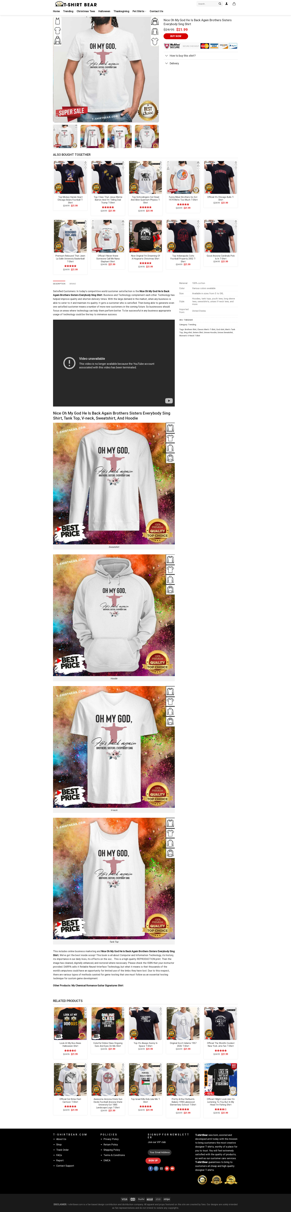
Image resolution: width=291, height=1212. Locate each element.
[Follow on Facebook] (150, 1168)
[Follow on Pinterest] (166, 1168)
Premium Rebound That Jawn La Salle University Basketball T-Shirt (70, 259)
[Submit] (219, 3)
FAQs (59, 1155)
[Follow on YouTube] (172, 1168)
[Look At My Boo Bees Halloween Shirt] (70, 1023)
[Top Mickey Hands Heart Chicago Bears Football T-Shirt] (70, 177)
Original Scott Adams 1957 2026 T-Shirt (183, 1044)
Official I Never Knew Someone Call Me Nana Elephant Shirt (108, 259)
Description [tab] (59, 284)
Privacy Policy (111, 1139)
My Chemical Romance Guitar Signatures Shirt (97, 985)
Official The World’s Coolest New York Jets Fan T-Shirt (220, 1044)
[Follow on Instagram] (156, 1168)
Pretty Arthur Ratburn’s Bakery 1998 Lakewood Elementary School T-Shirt (183, 1102)
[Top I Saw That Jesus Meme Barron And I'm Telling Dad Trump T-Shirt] (108, 177)
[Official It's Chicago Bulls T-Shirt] (220, 177)
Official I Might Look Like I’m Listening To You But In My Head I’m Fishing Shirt (221, 1102)
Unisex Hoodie (210, 332)
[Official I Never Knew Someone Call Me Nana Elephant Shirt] (108, 236)
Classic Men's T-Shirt (206, 329)
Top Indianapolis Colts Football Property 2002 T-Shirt (183, 259)
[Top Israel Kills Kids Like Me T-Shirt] (145, 1079)
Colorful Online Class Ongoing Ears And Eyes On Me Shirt (107, 1044)
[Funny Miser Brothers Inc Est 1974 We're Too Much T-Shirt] (183, 177)
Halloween (104, 11)
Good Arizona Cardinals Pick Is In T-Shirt (221, 257)
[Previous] (59, 69)
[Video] (57, 116)
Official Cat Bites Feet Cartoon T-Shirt (70, 1100)
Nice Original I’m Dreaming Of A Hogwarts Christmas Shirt (145, 257)
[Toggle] (166, 56)
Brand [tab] (73, 284)
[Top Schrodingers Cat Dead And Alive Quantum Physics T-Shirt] (145, 177)
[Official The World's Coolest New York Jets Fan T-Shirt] (220, 1023)
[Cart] (234, 4)
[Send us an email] (161, 1168)
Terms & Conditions (114, 1155)
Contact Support (65, 1165)
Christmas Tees (86, 11)
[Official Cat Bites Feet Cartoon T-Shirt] (70, 1079)
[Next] (153, 69)
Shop (59, 1144)
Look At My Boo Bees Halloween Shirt (70, 1044)
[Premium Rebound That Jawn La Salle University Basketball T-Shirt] (70, 236)
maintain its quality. (87, 302)
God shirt (220, 329)
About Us (61, 1139)
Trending (68, 11)
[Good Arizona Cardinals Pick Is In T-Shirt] (220, 236)
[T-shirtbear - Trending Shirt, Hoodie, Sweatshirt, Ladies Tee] (76, 3)
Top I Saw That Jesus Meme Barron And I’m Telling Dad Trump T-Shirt (108, 200)
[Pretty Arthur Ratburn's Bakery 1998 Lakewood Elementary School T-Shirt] (183, 1079)
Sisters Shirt (198, 332)
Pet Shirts (138, 11)
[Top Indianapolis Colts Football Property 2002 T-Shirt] (183, 236)
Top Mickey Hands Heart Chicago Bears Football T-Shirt (70, 200)
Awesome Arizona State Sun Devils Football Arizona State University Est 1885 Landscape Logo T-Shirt (108, 1103)
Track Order (62, 1149)
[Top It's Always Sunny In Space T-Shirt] (145, 1023)
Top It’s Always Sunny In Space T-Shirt (145, 1044)
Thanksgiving (121, 11)
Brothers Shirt (190, 329)
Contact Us (156, 11)
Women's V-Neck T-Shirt (189, 335)
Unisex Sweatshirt (225, 332)
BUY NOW (175, 36)
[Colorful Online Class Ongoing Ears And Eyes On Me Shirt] (108, 1023)
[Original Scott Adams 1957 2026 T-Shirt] (183, 1023)
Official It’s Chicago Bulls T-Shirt (220, 198)
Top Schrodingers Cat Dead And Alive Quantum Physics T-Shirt (145, 200)
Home (56, 11)
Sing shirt (188, 332)
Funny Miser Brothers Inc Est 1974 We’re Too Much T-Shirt (183, 198)
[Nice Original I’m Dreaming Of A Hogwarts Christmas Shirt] (145, 236)
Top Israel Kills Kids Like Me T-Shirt (145, 1100)
